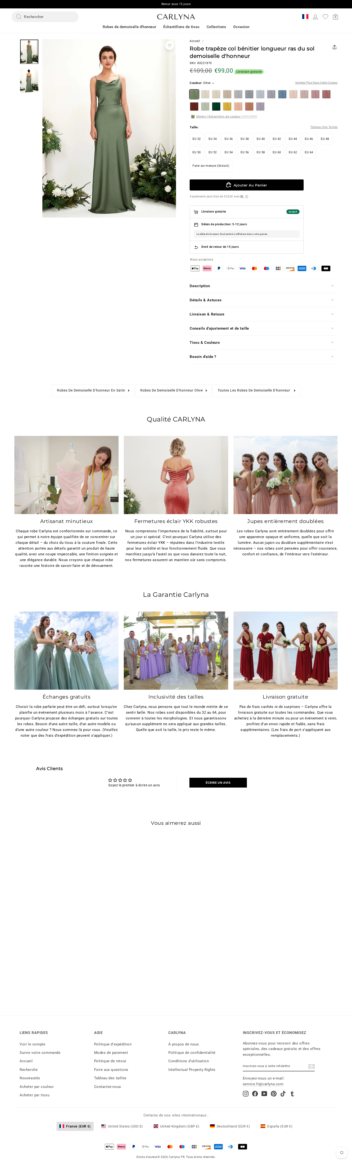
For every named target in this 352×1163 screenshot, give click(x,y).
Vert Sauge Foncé (205, 106)
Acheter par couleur (37, 1087)
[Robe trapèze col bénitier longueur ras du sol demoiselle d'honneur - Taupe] (44, 959)
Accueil (195, 41)
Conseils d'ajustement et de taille (219, 328)
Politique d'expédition (113, 1044)
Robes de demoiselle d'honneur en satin (91, 390)
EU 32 (197, 139)
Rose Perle (293, 94)
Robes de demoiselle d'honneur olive (171, 390)
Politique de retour (110, 1061)
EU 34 (213, 139)
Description (200, 286)
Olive (194, 94)
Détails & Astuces (206, 300)
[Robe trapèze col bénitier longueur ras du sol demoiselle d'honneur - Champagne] (35, 959)
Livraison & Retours (207, 314)
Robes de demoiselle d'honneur (129, 27)
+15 (60, 959)
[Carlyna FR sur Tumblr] (292, 1093)
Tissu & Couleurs (205, 342)
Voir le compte (32, 1044)
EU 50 (197, 152)
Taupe (227, 94)
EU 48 (325, 139)
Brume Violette (260, 106)
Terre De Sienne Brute (249, 106)
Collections (216, 27)
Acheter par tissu (34, 1095)
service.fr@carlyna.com (263, 1084)
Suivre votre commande (40, 1052)
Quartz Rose (315, 94)
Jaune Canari (227, 106)
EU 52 (213, 152)
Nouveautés (30, 1078)
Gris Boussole (238, 94)
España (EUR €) (279, 1126)
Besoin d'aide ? (203, 357)
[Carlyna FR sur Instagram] (246, 1093)
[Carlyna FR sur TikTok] (283, 1093)
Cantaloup (238, 106)
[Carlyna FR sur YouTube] (264, 1093)
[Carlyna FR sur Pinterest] (274, 1093)
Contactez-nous (107, 1087)
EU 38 (245, 139)
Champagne (216, 94)
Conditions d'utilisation (188, 1061)
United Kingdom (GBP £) (179, 1126)
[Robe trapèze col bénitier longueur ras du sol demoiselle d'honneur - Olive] (18, 959)
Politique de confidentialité (192, 1052)
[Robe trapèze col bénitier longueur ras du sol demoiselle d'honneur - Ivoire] (26, 959)
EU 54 (229, 152)
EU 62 (293, 152)
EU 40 (261, 139)
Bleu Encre (282, 94)
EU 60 (277, 152)
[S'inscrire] (311, 1066)
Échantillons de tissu (181, 27)
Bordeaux (194, 106)
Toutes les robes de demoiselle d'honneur (254, 390)
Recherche (29, 1070)
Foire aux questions (111, 1070)
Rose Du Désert (326, 94)
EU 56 (245, 152)
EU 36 (229, 139)
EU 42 (277, 139)
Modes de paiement (111, 1052)
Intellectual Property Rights (192, 1070)
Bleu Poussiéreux (271, 94)
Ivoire (205, 94)
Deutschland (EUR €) (233, 1126)
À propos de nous (183, 1044)
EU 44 (293, 139)
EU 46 (309, 139)
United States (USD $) (125, 1126)
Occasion (241, 27)
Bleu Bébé (260, 94)
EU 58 (261, 152)
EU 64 (309, 152)
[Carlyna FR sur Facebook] (255, 1093)
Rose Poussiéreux (304, 94)
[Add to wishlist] (169, 45)
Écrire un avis (218, 782)
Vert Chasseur (216, 106)
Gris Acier (249, 94)
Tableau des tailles (110, 1078)
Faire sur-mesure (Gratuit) (211, 165)
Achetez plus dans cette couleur (316, 82)
